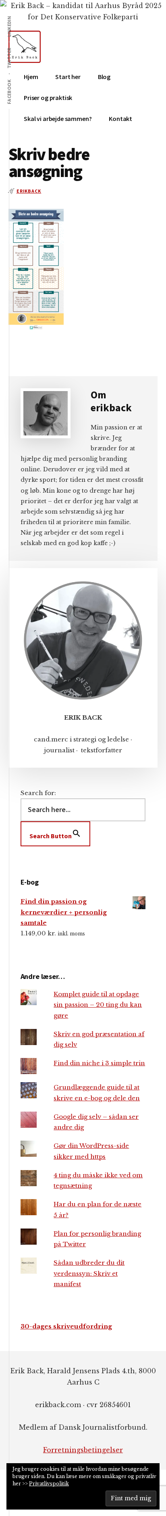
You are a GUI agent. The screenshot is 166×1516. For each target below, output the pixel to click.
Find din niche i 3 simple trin (99, 1063)
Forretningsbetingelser (83, 1450)
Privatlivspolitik (49, 1484)
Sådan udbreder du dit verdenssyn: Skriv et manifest (89, 1273)
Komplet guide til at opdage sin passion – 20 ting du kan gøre (98, 1004)
